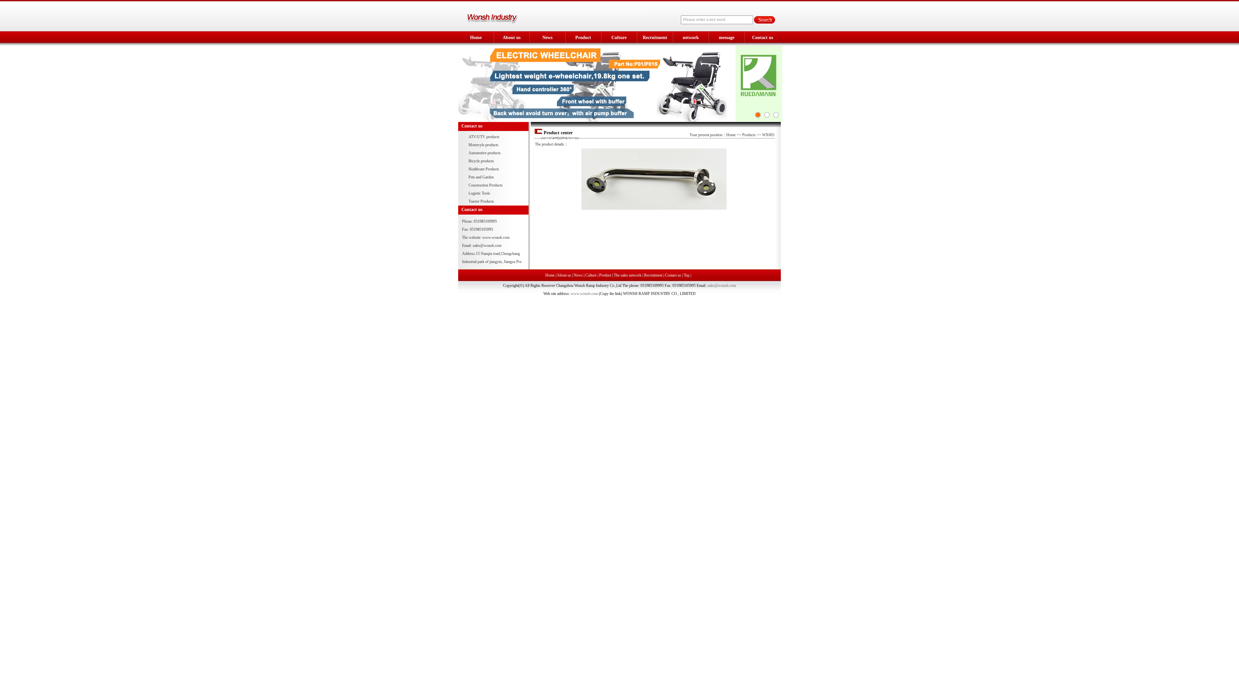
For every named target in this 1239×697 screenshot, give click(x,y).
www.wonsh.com (495, 237)
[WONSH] (776, 115)
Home (476, 37)
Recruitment (655, 37)
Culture (619, 37)
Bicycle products (481, 161)
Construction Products (485, 185)
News (547, 37)
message (726, 37)
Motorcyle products (483, 145)
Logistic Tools (479, 193)
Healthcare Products (483, 169)
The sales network (627, 275)
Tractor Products (481, 201)
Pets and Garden (481, 177)
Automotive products (484, 153)
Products (749, 135)
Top (687, 275)
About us (511, 37)
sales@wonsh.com (487, 245)
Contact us (762, 37)
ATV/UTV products (483, 137)
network (691, 37)
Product (583, 37)
